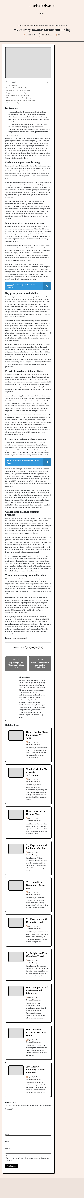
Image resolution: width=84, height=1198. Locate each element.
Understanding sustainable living (16, 88)
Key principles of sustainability (16, 93)
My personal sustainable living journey (18, 98)
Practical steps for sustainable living (17, 95)
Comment (9, 1109)
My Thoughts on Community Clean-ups (36, 885)
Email (7, 1141)
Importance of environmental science (18, 90)
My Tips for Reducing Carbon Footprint (35, 1069)
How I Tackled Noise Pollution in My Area (37, 735)
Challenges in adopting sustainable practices (20, 100)
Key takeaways (13, 85)
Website (7, 1148)
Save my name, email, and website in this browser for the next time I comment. (28, 1159)
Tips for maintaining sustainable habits (18, 103)
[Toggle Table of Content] (47, 82)
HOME (42, 13)
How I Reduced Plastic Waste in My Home (36, 1032)
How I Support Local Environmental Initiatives (37, 990)
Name (7, 1134)
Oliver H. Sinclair (47, 35)
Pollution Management (19, 638)
